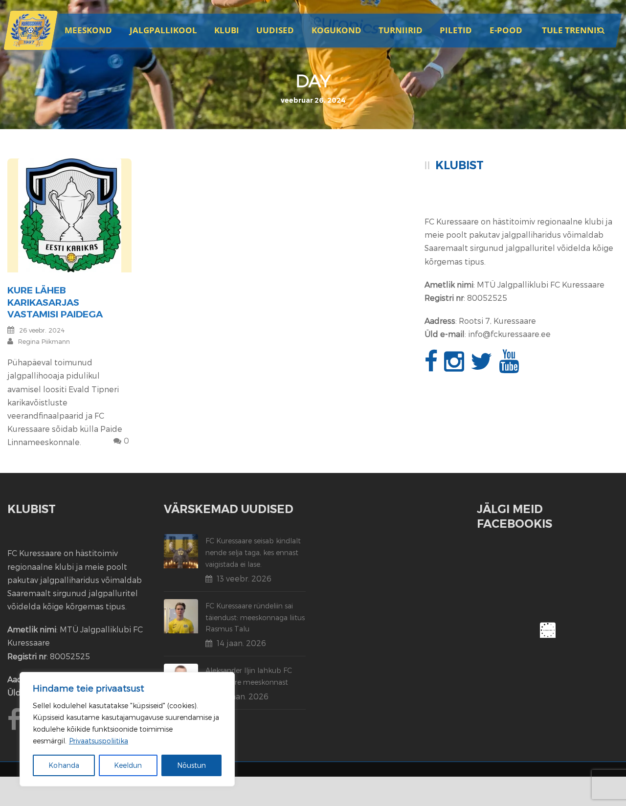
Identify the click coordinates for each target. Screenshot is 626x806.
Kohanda (63, 765)
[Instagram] (455, 366)
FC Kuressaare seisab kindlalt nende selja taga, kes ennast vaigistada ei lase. (253, 552)
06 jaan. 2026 (242, 696)
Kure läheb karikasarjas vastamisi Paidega (55, 302)
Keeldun (128, 765)
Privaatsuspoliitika (98, 741)
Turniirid (401, 30)
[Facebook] (432, 366)
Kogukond (336, 30)
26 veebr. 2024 (42, 330)
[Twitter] (482, 366)
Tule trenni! (570, 30)
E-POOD (506, 30)
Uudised (275, 30)
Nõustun (191, 765)
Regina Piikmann (44, 341)
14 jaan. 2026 (241, 643)
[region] (127, 729)
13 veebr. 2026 (244, 578)
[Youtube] (510, 366)
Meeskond (88, 30)
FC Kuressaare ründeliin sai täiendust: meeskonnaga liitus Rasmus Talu (255, 617)
